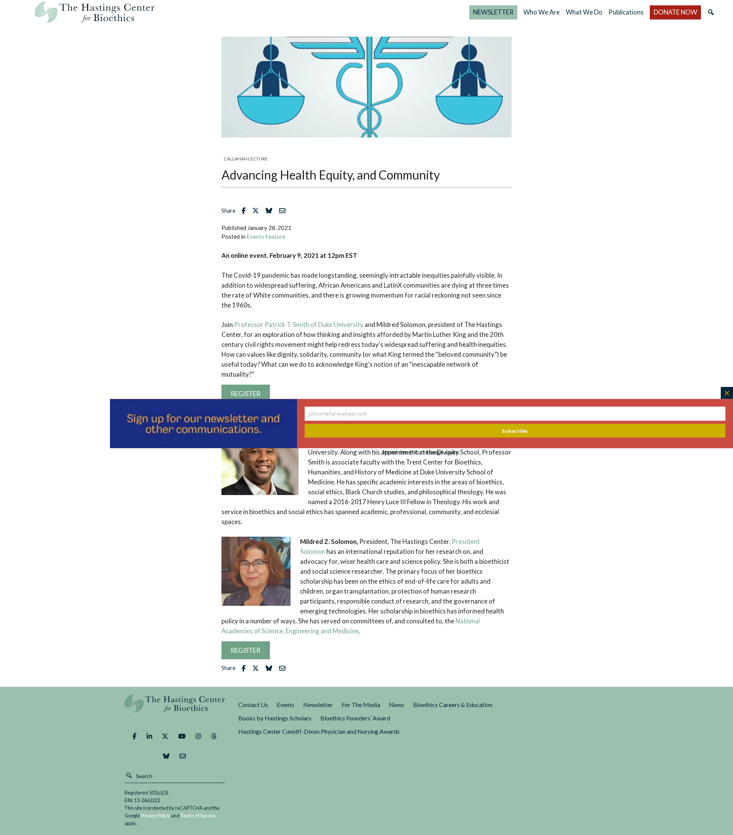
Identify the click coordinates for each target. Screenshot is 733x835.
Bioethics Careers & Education (452, 704)
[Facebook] (134, 736)
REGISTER (245, 650)
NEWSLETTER (493, 12)
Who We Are (541, 12)
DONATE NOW (675, 12)
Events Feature (266, 236)
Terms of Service (198, 815)
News (396, 704)
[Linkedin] (149, 736)
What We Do (584, 12)
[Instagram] (198, 736)
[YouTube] (181, 736)
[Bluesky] (166, 756)
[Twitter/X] (165, 736)
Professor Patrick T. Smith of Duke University (298, 324)
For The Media (361, 704)
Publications (626, 12)
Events (285, 704)
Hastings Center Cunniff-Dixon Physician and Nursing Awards (319, 731)
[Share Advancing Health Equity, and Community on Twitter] (257, 210)
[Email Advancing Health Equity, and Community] (284, 210)
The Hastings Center (174, 708)
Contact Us (253, 704)
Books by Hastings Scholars (275, 718)
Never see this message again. (526, 452)
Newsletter (318, 704)
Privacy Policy (155, 815)
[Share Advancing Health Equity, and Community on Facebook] (245, 210)
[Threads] (214, 736)
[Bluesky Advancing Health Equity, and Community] (271, 210)
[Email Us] (183, 756)
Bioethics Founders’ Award (355, 718)
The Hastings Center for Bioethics (94, 12)
